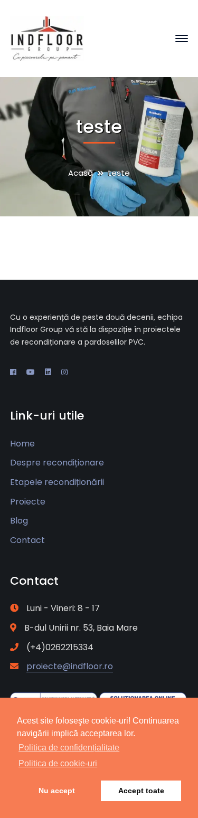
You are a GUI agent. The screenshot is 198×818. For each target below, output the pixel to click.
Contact (27, 540)
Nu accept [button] (57, 790)
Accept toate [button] (141, 790)
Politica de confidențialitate (68, 747)
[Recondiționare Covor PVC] (47, 37)
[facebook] (13, 372)
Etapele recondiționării (57, 482)
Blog (19, 521)
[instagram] (64, 372)
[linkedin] (48, 372)
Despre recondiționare (57, 462)
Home (22, 443)
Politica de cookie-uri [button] (57, 763)
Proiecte (27, 502)
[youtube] (30, 372)
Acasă (80, 172)
